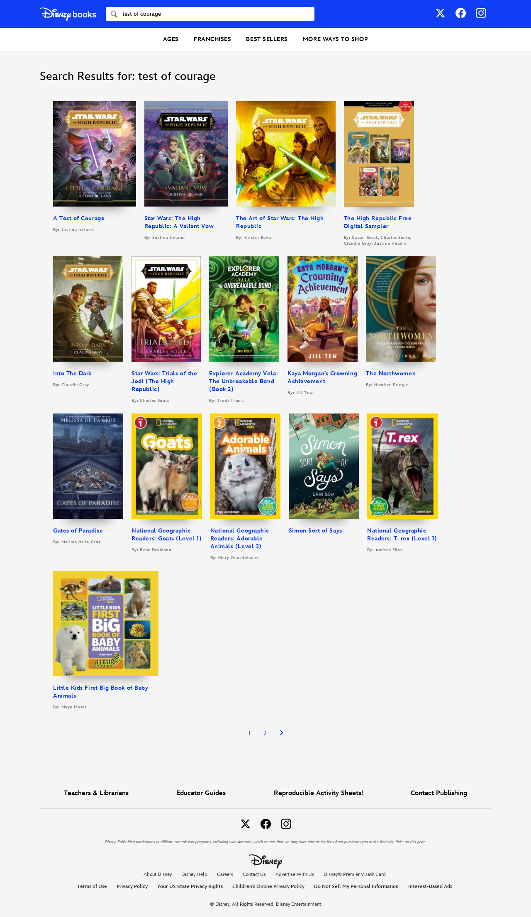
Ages (171, 39)
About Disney (158, 874)
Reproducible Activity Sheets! (318, 793)
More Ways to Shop (335, 39)
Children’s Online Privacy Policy (268, 886)
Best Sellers (266, 39)
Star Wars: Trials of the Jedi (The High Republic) (164, 381)
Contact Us (254, 874)
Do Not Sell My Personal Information (356, 887)
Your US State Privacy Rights (190, 886)
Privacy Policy (132, 886)
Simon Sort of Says (315, 530)
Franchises (212, 39)
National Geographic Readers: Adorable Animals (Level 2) (239, 538)
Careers (225, 874)
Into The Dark (72, 373)
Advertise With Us (294, 874)
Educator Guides (201, 793)
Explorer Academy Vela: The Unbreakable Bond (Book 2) (243, 381)
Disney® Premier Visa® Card (355, 874)
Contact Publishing (439, 793)
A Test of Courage (79, 218)
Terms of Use (92, 886)
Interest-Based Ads (430, 886)
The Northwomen (391, 373)
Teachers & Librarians (96, 793)
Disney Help (194, 874)
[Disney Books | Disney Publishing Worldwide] (68, 14)
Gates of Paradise (78, 530)
